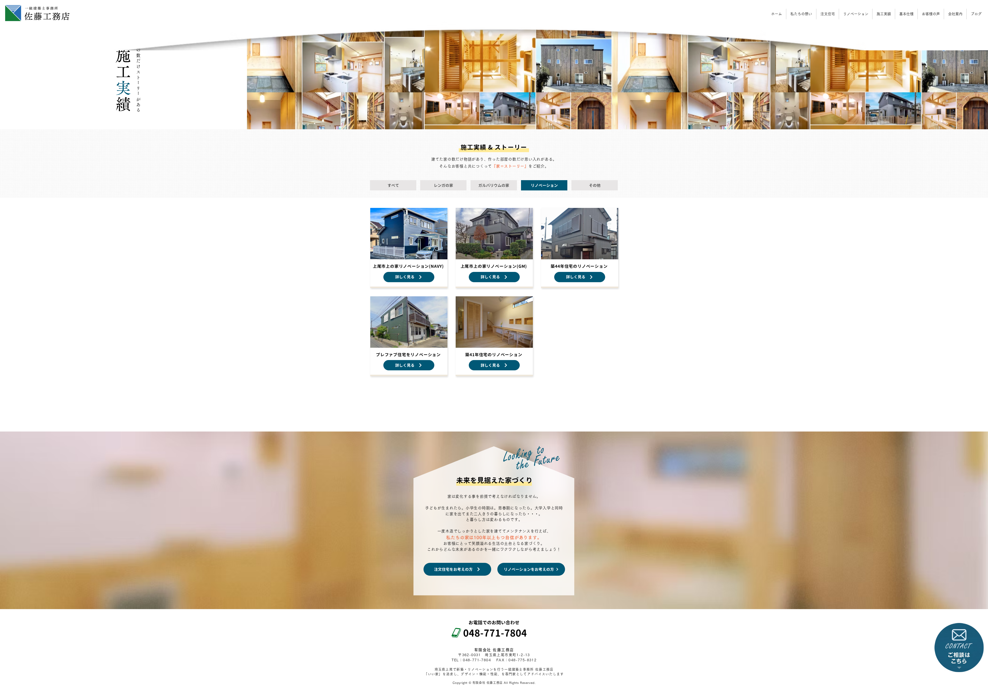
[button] (955, 14)
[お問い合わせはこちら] (959, 647)
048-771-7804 (490, 633)
